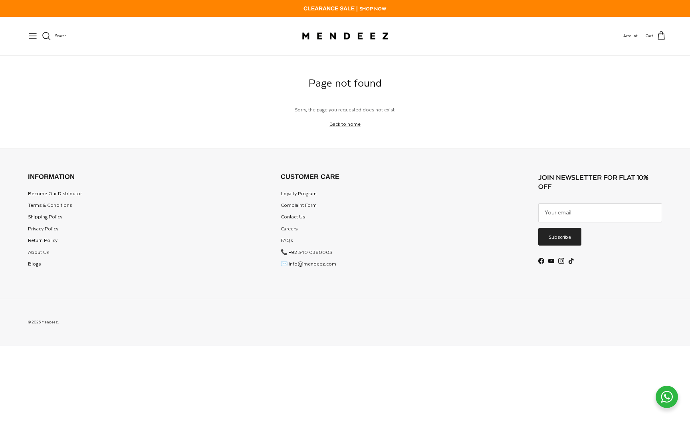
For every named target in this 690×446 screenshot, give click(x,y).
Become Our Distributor (55, 193)
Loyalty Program (299, 193)
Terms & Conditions (50, 205)
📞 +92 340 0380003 (306, 252)
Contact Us (293, 216)
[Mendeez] (345, 36)
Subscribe (560, 237)
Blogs (34, 264)
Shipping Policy (45, 216)
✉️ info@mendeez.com (308, 264)
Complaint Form (299, 205)
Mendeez (50, 322)
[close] (33, 36)
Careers (289, 228)
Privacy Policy (43, 228)
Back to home (345, 124)
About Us (38, 252)
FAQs (287, 240)
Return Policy (43, 240)
